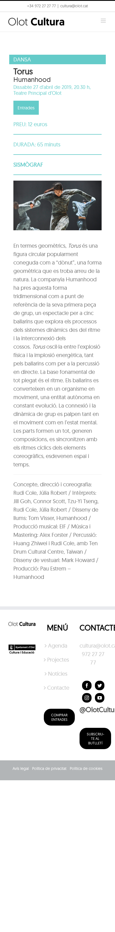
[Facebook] (87, 685)
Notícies (57, 673)
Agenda (57, 645)
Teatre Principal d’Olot (37, 93)
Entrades (26, 108)
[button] (12, 18)
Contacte (57, 687)
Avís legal (21, 768)
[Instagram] (87, 698)
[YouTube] (99, 698)
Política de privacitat (49, 768)
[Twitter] (99, 685)
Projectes (57, 659)
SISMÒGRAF (28, 164)
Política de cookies (86, 768)
